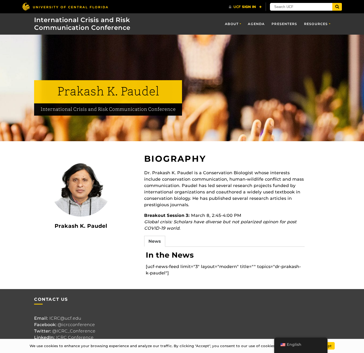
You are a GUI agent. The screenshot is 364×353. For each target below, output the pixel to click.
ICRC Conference (75, 337)
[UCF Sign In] (245, 6)
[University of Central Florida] (65, 6)
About (231, 24)
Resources (316, 24)
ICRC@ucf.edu (65, 318)
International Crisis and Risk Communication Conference (82, 23)
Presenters (284, 24)
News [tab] (154, 241)
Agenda (256, 24)
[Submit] (337, 7)
